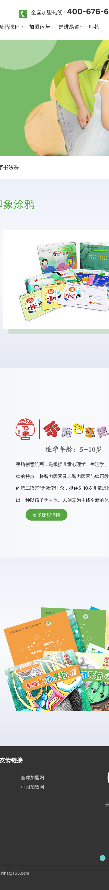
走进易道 (68, 27)
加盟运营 (39, 27)
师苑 (94, 27)
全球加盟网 (32, 777)
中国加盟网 (32, 787)
